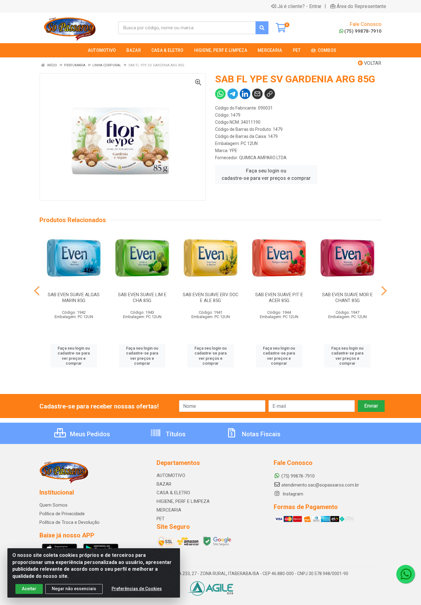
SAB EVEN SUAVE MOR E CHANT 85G (347, 297)
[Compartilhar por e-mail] (257, 94)
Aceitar (29, 588)
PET (161, 518)
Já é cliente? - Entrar (299, 6)
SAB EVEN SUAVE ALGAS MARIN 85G (74, 297)
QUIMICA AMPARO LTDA (263, 157)
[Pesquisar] (261, 27)
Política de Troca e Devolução (69, 522)
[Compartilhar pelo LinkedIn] (245, 94)
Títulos (175, 434)
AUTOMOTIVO (171, 475)
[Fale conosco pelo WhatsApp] (405, 574)
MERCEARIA (169, 510)
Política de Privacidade (62, 513)
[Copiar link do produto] (269, 94)
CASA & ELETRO (173, 492)
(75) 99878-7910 (363, 31)
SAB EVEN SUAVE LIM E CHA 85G (142, 297)
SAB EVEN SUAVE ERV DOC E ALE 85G (211, 297)
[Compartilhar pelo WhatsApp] (220, 94)
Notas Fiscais (260, 434)
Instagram (292, 494)
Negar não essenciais (74, 588)
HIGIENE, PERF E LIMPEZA (183, 501)
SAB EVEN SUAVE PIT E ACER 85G (279, 297)
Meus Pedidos (89, 434)
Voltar (372, 63)
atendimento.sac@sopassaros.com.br (320, 485)
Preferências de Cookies (137, 588)
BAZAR (164, 484)
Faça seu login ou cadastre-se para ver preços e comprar (266, 174)
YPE (233, 150)
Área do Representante (361, 6)
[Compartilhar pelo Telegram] (232, 94)
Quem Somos (53, 505)
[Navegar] (36, 291)
